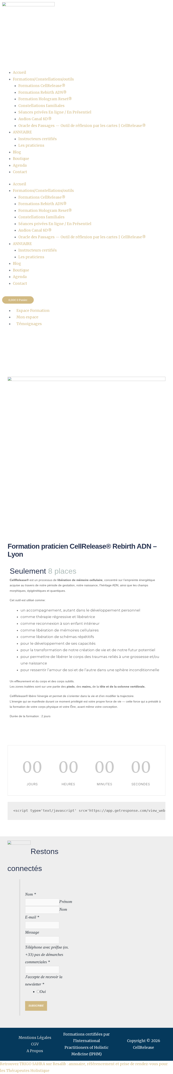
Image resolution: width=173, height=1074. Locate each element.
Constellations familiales (41, 105)
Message (32, 932)
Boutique (21, 158)
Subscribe (36, 1005)
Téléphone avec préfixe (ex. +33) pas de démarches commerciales (47, 954)
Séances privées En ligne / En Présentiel (54, 112)
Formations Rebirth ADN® (42, 92)
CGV (35, 1044)
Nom (30, 894)
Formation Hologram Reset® (45, 99)
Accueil (19, 72)
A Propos (35, 1051)
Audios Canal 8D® (35, 119)
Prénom (65, 901)
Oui (43, 991)
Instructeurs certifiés (37, 139)
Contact (20, 172)
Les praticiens (31, 145)
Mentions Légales (35, 1037)
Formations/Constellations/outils (43, 79)
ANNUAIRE (22, 132)
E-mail (32, 917)
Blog (17, 152)
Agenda (20, 165)
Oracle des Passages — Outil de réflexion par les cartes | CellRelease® (82, 125)
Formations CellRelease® (41, 85)
